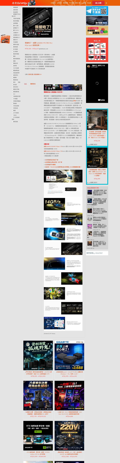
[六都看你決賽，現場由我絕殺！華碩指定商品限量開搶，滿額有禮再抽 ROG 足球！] (38, 382)
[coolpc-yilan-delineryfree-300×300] (5, 35)
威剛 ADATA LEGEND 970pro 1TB (53, 146)
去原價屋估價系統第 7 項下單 (53, 162)
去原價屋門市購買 (50, 164)
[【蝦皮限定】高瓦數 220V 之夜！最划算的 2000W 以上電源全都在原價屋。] (69, 422)
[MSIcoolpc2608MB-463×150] (72, 85)
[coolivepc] (97, 27)
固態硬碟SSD (37, 74)
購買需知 (33, 84)
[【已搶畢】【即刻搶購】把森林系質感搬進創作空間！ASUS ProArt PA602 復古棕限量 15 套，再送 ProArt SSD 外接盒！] (97, 110)
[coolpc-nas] (97, 17)
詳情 (74, 101)
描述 (25, 84)
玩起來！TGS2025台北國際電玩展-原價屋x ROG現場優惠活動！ (63, 167)
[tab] (25, 84)
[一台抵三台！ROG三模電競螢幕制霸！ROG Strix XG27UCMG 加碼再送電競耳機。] (69, 382)
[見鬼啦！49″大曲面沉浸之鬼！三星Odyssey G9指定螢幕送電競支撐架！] (69, 462)
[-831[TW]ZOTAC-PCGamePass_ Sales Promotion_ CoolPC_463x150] (53, 85)
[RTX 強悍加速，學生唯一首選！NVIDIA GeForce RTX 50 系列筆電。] (38, 422)
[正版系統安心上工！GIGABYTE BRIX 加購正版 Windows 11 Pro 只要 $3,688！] (69, 342)
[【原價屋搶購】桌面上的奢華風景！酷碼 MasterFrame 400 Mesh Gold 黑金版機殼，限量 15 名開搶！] (97, 149)
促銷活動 (30, 74)
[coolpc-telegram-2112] (97, 7)
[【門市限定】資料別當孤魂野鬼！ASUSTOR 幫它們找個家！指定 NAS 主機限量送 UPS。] (38, 342)
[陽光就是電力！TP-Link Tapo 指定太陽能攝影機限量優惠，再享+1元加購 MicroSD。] (38, 462)
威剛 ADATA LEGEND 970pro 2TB (53, 151)
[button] (106, 3)
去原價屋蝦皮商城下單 (51, 160)
